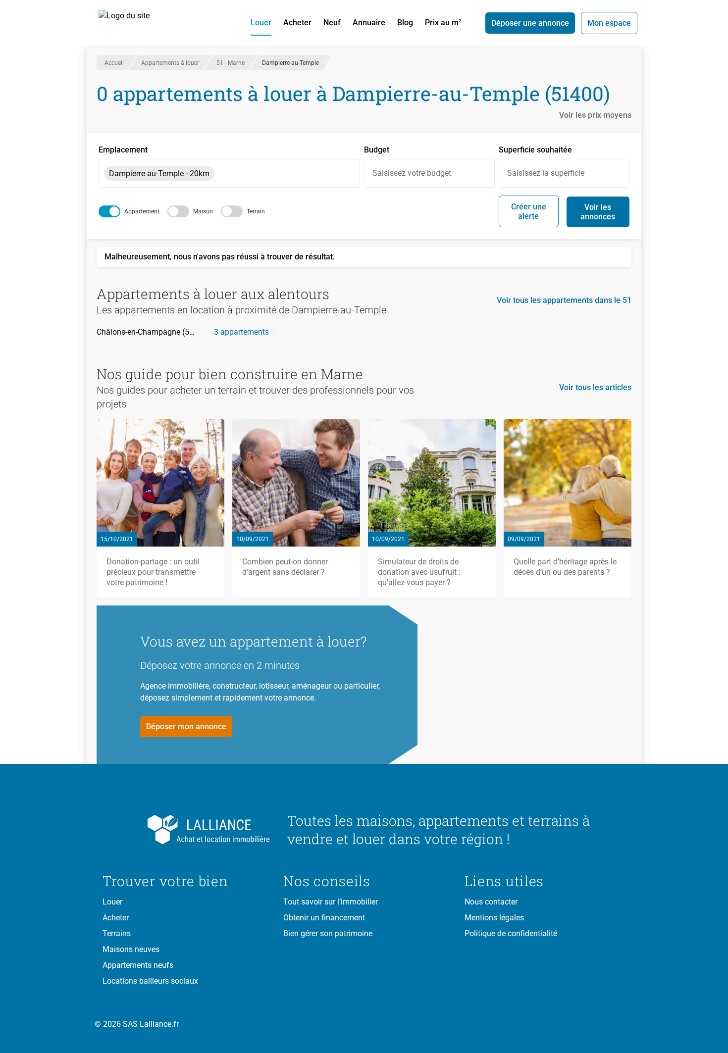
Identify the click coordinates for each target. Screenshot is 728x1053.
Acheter (297, 22)
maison (203, 211)
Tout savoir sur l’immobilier (330, 901)
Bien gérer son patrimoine (327, 933)
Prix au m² (443, 22)
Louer (261, 22)
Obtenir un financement (324, 917)
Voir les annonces (597, 211)
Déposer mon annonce (186, 726)
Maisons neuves (131, 949)
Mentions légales (494, 917)
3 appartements (241, 332)
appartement (141, 211)
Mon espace (609, 23)
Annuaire (369, 22)
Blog (405, 22)
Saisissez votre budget (411, 173)
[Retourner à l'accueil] (187, 829)
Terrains (117, 933)
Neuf (332, 22)
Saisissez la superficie (545, 173)
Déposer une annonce (530, 23)
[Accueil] (135, 23)
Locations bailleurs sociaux (150, 981)
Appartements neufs (138, 965)
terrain (256, 211)
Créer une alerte (528, 211)
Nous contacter (491, 901)
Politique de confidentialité (511, 933)
